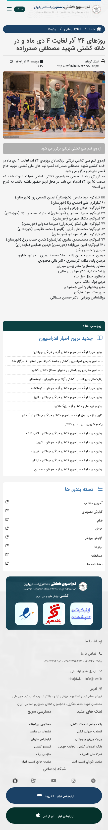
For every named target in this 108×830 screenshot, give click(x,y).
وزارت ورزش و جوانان (88, 739)
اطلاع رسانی (72, 29)
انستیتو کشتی (42, 746)
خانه (92, 29)
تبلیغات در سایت (40, 731)
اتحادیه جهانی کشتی (89, 731)
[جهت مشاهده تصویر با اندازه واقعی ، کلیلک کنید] (54, 105)
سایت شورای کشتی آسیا (87, 761)
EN (18, 9)
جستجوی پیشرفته (40, 724)
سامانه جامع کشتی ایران (36, 761)
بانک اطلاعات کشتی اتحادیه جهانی (80, 746)
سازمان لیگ (43, 754)
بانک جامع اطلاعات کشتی (86, 724)
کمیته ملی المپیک (91, 754)
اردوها (52, 29)
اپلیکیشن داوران (41, 739)
